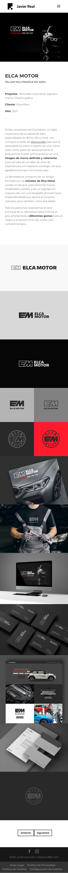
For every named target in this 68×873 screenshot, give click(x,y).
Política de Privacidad (41, 865)
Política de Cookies (15, 869)
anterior (26, 832)
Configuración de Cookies (46, 869)
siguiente (43, 832)
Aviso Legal (17, 865)
